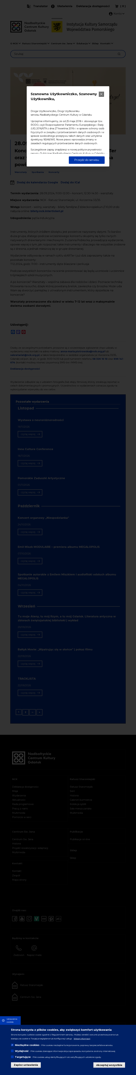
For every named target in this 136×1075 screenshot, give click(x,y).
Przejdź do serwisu (86, 160)
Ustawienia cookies (12, 1020)
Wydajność (22, 1051)
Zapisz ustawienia (26, 1064)
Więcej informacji (82, 1038)
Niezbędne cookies (27, 1045)
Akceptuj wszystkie (109, 1064)
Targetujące (23, 1057)
